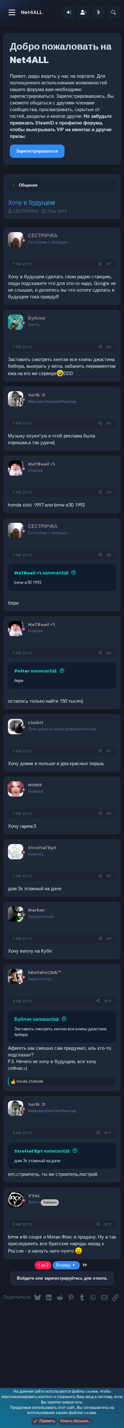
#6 (109, 653)
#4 (109, 492)
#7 (109, 751)
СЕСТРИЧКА (25, 211)
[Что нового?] (98, 12)
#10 (107, 1001)
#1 (109, 263)
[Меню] (11, 12)
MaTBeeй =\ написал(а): (41, 572)
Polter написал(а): (35, 670)
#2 (109, 346)
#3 (109, 423)
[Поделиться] (100, 264)
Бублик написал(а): (36, 1019)
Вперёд (63, 1265)
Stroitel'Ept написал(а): (42, 1150)
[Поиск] (113, 12)
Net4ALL (32, 12)
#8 (109, 813)
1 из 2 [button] (43, 1265)
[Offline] (23, 241)
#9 (109, 875)
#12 (107, 1224)
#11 (107, 1132)
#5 (109, 555)
